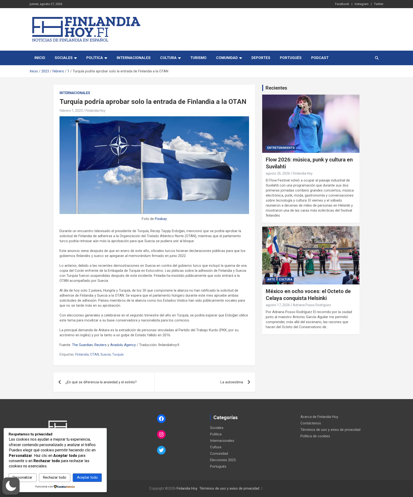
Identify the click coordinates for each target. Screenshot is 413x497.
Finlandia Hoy (95, 110)
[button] (11, 486)
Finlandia (82, 354)
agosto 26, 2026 (278, 173)
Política (94, 58)
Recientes (276, 88)
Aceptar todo (87, 477)
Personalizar (22, 477)
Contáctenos (310, 423)
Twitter (378, 4)
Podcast (320, 58)
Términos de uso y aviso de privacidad (330, 430)
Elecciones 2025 (223, 460)
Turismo (198, 58)
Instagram (362, 4)
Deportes (260, 58)
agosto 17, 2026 (278, 305)
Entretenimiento (281, 148)
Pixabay (161, 219)
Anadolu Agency (123, 345)
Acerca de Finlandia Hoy (319, 417)
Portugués (291, 58)
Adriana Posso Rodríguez (312, 305)
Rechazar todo (54, 477)
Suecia (105, 354)
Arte (271, 279)
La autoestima (231, 382)
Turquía (118, 354)
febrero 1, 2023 (71, 110)
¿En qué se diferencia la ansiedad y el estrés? (101, 382)
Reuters (100, 345)
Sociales (64, 58)
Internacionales (134, 58)
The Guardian (82, 345)
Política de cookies (315, 436)
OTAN (94, 354)
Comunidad (227, 58)
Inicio (39, 58)
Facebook (342, 4)
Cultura (168, 58)
